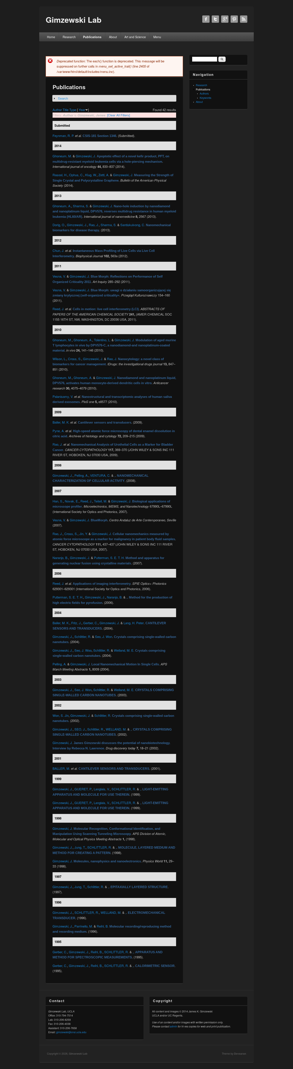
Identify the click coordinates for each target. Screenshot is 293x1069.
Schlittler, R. (82, 636)
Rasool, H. (60, 175)
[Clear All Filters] (118, 115)
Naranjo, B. (60, 557)
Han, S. (58, 501)
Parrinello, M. (83, 926)
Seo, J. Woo (83, 650)
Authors (204, 93)
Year (82, 109)
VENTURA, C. (100, 475)
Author (57, 109)
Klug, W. (91, 175)
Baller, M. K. (61, 422)
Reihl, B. (103, 926)
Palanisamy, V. (63, 396)
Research (69, 37)
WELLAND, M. (116, 729)
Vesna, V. (59, 276)
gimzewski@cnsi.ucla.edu (71, 1032)
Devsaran (240, 1053)
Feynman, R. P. (63, 135)
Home (51, 37)
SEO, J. (80, 729)
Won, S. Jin (61, 715)
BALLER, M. (61, 768)
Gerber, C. (90, 623)
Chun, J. (58, 250)
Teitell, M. (100, 501)
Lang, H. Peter (134, 623)
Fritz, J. (76, 623)
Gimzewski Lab (78, 1053)
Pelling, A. (81, 475)
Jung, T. (80, 847)
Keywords (205, 97)
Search (63, 98)
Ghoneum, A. (62, 206)
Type (72, 109)
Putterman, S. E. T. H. (109, 557)
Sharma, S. (81, 206)
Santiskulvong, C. (132, 225)
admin (173, 1026)
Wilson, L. (59, 358)
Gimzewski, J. (86, 156)
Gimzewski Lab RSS (243, 19)
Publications (92, 37)
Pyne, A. (59, 431)
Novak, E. (72, 501)
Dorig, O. (59, 225)
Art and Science (135, 37)
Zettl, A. (103, 175)
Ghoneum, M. (62, 156)
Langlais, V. (102, 789)
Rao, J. (94, 225)
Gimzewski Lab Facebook (206, 19)
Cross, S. (74, 358)
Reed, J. (58, 309)
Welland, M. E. (124, 650)
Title (65, 109)
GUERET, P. (83, 789)
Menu (157, 37)
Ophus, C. (76, 175)
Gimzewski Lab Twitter (215, 19)
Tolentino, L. (102, 340)
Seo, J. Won (103, 636)
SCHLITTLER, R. (124, 789)
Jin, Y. (83, 533)
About (113, 37)
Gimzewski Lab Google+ (224, 19)
